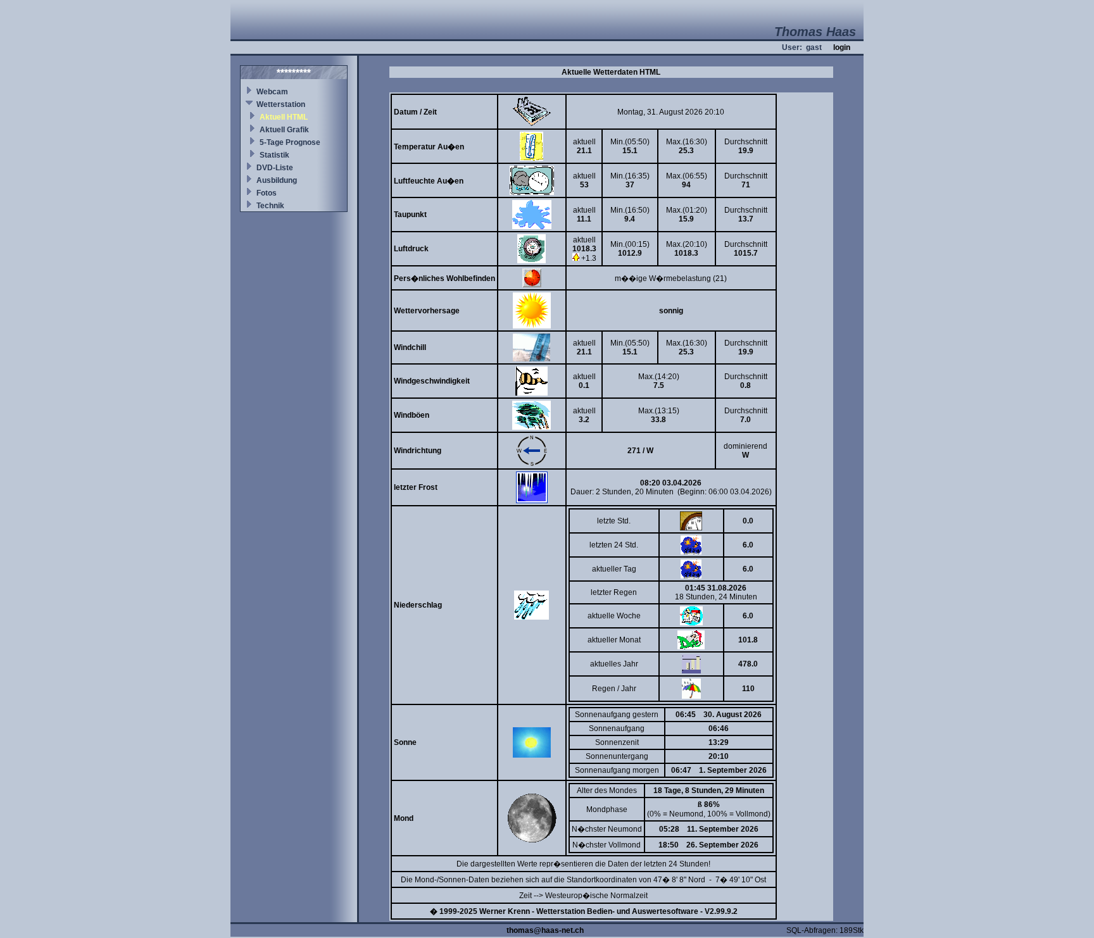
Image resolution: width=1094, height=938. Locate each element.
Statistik (274, 155)
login (841, 47)
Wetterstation (280, 104)
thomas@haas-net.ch (545, 930)
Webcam (272, 91)
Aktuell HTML (284, 117)
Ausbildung (276, 180)
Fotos (266, 193)
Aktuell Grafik (284, 129)
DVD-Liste (274, 167)
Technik (270, 205)
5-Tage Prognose (290, 142)
